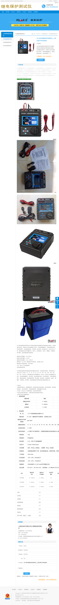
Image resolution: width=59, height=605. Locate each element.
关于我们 (50, 1)
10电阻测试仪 (44, 33)
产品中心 (13, 11)
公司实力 (24, 11)
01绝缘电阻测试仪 (7, 34)
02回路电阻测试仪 (7, 42)
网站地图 (24, 600)
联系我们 (30, 11)
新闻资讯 (19, 11)
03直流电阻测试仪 (7, 45)
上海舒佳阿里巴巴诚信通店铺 (33, 600)
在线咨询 (40, 59)
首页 (3, 11)
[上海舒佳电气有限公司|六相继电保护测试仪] (16, 6)
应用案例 (36, 11)
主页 (34, 33)
